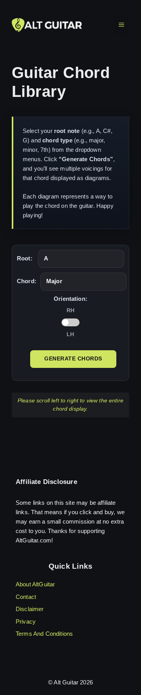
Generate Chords (73, 359)
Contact (26, 596)
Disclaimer (30, 609)
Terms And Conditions (44, 633)
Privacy (26, 621)
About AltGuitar (35, 584)
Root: (25, 258)
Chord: (26, 281)
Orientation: (70, 298)
